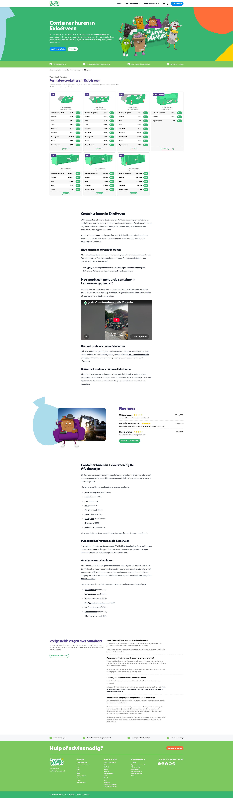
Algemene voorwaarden (138, 765)
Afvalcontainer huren (83, 765)
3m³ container (90, 590)
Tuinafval (88, 510)
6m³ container (90, 594)
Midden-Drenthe (137, 689)
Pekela (146, 689)
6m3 (78, 769)
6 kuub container (140, 575)
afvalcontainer (95, 255)
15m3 (78, 774)
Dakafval (88, 514)
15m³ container (91, 607)
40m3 (78, 780)
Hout (87, 505)
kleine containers (110, 271)
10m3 (78, 771)
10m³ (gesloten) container (95, 603)
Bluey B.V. (86, 795)
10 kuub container (88, 579)
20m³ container (91, 611)
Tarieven (72, 49)
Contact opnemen (175, 748)
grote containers (126, 271)
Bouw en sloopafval (92, 492)
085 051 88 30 (54, 769)
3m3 (78, 767)
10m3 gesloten (81, 776)
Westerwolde (118, 691)
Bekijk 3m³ (65, 149)
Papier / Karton (108, 774)
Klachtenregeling (136, 771)
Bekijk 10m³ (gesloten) (167, 149)
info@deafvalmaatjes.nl (57, 771)
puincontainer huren (89, 549)
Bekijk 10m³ (133, 149)
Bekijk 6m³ (99, 149)
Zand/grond (89, 518)
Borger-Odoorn (121, 689)
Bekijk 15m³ (66, 193)
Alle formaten (81, 782)
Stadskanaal (153, 689)
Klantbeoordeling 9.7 (59, 64)
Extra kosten (135, 769)
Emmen (129, 689)
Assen (113, 689)
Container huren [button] (131, 4)
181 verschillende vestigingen (98, 235)
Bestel (77, 112)
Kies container (177, 4)
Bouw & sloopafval (110, 763)
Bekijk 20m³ (99, 193)
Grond (106, 778)
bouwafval (85, 377)
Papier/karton (90, 527)
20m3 (78, 778)
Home (119, 4)
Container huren (58, 49)
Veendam (110, 691)
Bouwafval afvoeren (110, 784)
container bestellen (118, 533)
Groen (87, 523)
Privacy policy (135, 767)
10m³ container (91, 598)
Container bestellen (59, 656)
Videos (133, 776)
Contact (133, 763)
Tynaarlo (160, 689)
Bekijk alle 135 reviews (129, 441)
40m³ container (91, 616)
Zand (105, 776)
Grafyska (78, 795)
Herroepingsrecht (136, 774)
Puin (86, 501)
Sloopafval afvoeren (110, 787)
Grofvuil (88, 497)
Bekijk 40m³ (133, 193)
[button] (152, 3)
